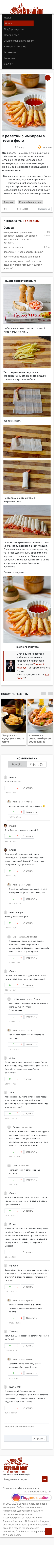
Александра (31, 939)
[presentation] (43, 693)
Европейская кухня (30, 202)
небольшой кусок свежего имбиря (23, 252)
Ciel (14, 939)
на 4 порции (31, 221)
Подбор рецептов (14, 29)
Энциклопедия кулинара (18, 40)
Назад (7, 17)
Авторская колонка (15, 46)
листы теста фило (13, 247)
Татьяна (30, 1362)
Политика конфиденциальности (21, 1488)
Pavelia (12, 829)
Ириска (29, 1303)
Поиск (8, 23)
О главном (10, 52)
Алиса (29, 804)
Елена (29, 888)
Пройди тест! (11, 35)
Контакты (9, 58)
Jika (30, 1130)
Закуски (9, 202)
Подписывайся (35, 1497)
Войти (7, 63)
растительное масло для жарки (21, 256)
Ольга (37, 1002)
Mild (15, 804)
